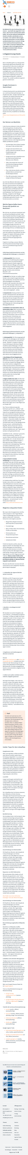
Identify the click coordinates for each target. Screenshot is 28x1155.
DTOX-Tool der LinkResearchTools (11, 994)
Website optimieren (7, 1128)
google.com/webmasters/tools (14, 1035)
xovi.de (7, 1009)
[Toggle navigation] (9, 6)
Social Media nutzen (7, 1132)
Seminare (16, 1125)
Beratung (16, 1128)
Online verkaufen (7, 1135)
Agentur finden (17, 1137)
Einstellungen (8, 1150)
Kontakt (16, 1139)
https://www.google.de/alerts (13, 660)
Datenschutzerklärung (17, 1147)
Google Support (8, 986)
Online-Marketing (7, 1125)
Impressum (8, 1147)
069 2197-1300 (8, 1115)
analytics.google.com (11, 1039)
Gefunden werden (17, 12)
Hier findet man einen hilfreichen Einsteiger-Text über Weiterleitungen (13, 897)
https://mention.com (10, 659)
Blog (15, 1130)
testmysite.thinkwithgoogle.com (15, 1030)
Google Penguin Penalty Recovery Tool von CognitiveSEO (15, 1000)
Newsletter (17, 1135)
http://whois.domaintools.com (14, 502)
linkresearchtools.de (11, 1018)
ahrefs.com (9, 1022)
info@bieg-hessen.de (8, 1117)
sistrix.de (8, 1013)
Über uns (16, 1132)
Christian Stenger (15, 57)
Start (4, 12)
